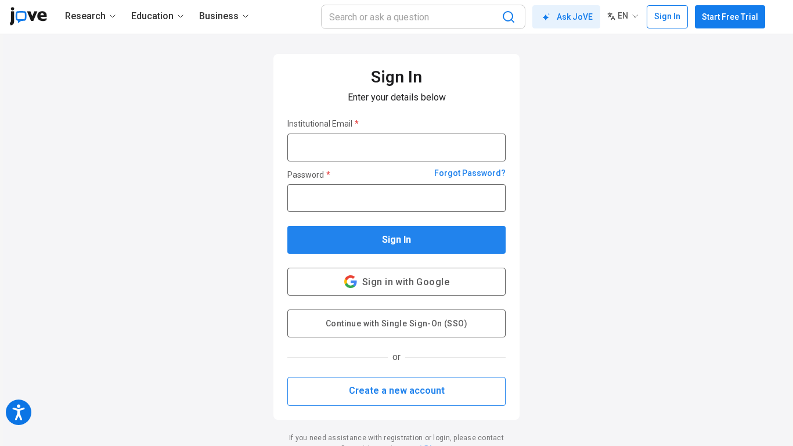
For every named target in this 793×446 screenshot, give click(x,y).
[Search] (508, 16)
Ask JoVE (575, 16)
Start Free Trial (730, 16)
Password (308, 174)
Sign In (396, 239)
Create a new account (397, 390)
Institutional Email (323, 123)
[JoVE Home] (28, 16)
